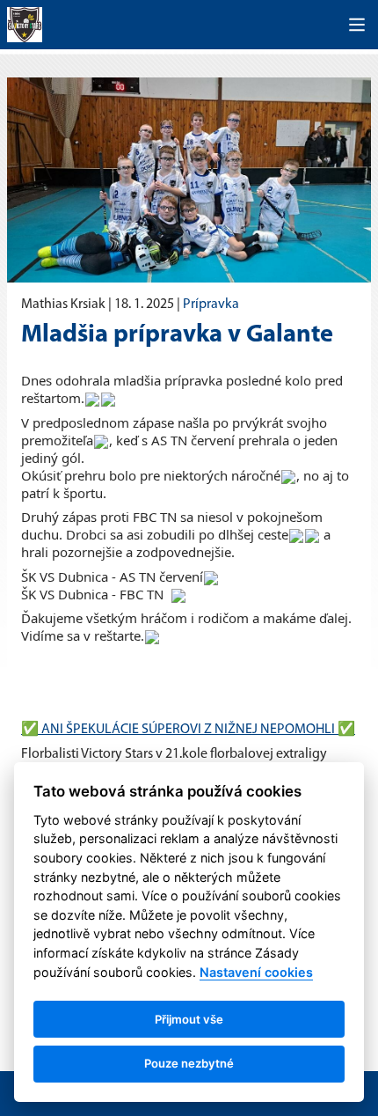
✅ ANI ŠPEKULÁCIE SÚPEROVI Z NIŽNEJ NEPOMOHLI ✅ (188, 730)
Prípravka (211, 304)
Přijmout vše (189, 1019)
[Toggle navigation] (357, 25)
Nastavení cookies (256, 972)
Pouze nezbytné (189, 1063)
